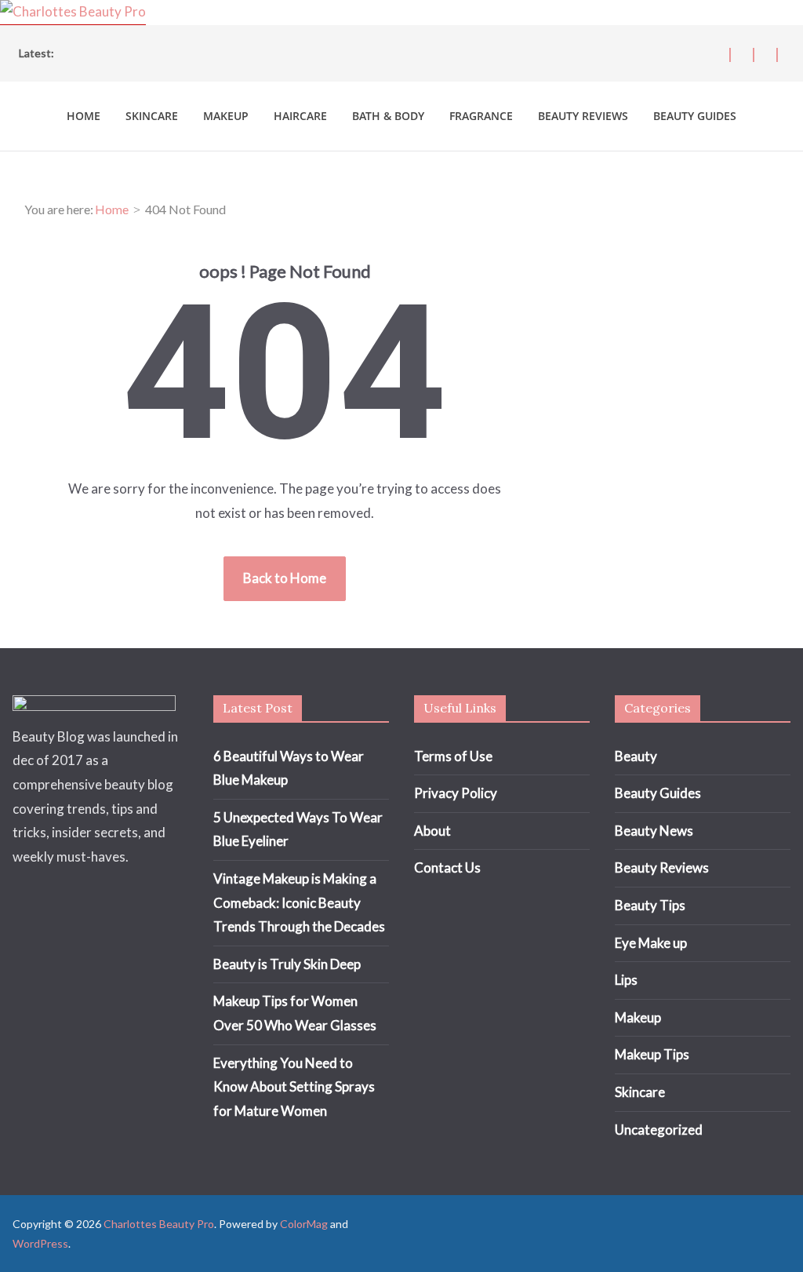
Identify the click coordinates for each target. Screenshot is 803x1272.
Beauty (636, 756)
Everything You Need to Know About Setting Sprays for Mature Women (294, 1087)
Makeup (226, 115)
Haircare (300, 115)
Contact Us (447, 867)
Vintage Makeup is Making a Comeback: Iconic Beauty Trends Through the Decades (299, 902)
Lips (626, 979)
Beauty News (654, 830)
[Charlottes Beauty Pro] (73, 11)
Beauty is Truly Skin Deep (287, 964)
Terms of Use (453, 756)
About (432, 830)
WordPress (40, 1243)
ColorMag (304, 1223)
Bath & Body (388, 115)
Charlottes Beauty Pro (159, 1223)
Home (83, 115)
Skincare (151, 115)
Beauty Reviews (583, 115)
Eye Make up (651, 943)
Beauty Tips (650, 905)
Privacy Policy (455, 793)
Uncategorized (659, 1129)
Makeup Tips (652, 1054)
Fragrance (481, 115)
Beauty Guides (694, 115)
